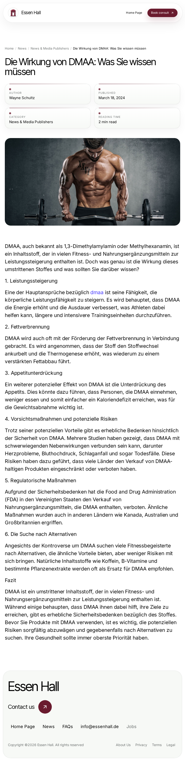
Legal (170, 745)
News (22, 48)
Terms (157, 745)
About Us (123, 745)
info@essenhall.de (100, 726)
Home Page (23, 726)
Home (9, 48)
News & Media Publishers (50, 48)
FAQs (67, 726)
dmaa (97, 292)
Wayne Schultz (22, 98)
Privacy (141, 745)
